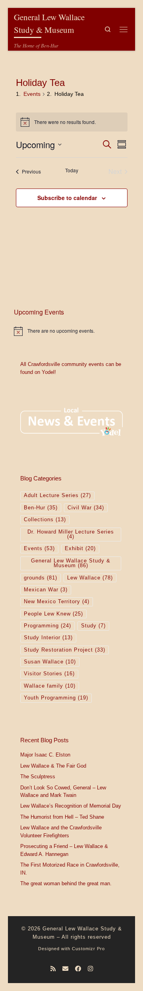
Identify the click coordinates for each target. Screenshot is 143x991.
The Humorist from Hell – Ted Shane (62, 817)
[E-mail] (65, 968)
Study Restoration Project (64, 650)
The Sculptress (37, 776)
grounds (40, 578)
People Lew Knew (53, 614)
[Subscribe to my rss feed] (53, 968)
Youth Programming (56, 698)
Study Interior (48, 637)
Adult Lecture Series (57, 495)
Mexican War (46, 590)
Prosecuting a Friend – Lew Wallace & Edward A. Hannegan (64, 850)
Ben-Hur (41, 508)
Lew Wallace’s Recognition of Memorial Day (70, 806)
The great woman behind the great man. (66, 883)
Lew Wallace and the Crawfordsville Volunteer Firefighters (61, 832)
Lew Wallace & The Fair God (53, 766)
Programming (47, 626)
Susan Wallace (50, 662)
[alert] (71, 331)
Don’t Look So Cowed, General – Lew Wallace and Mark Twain (63, 792)
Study (93, 626)
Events (32, 94)
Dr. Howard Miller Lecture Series (70, 534)
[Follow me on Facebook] (78, 968)
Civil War (86, 508)
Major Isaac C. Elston (45, 755)
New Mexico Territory (56, 601)
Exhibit (80, 548)
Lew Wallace (90, 578)
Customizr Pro (88, 948)
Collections (45, 519)
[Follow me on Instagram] (90, 968)
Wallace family (49, 686)
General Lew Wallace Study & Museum (70, 563)
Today (71, 170)
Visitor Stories (49, 674)
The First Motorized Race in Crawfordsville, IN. (70, 869)
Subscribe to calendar (67, 198)
